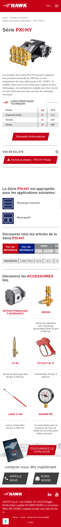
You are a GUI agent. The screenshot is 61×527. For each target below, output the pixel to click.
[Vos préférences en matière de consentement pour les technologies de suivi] (6, 521)
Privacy (15, 517)
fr (47, 6)
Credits (30, 522)
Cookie (23, 517)
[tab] (30, 152)
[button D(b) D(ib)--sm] (30, 151)
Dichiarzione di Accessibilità (38, 517)
